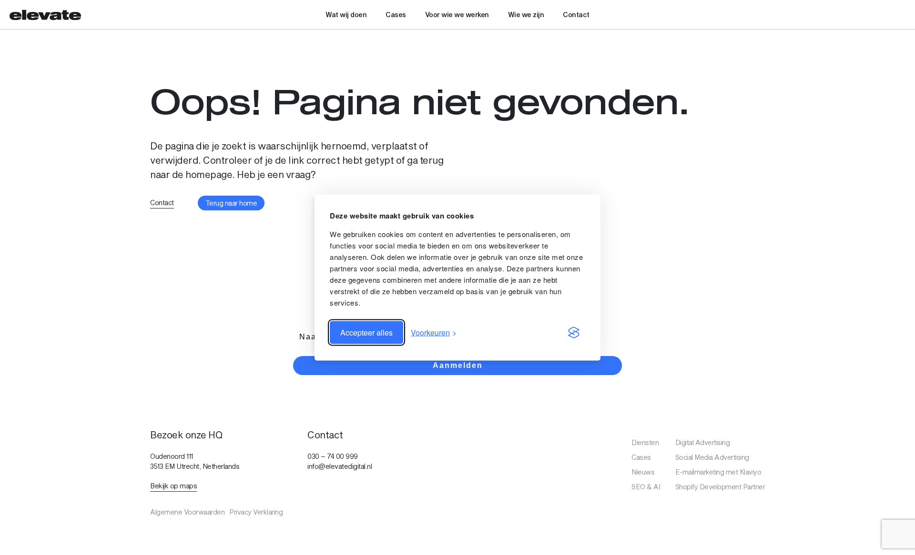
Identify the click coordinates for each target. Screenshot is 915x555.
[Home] (45, 14)
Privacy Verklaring (256, 512)
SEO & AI (645, 487)
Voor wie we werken (457, 14)
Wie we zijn (526, 14)
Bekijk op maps (173, 486)
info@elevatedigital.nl (339, 466)
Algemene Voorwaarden (187, 512)
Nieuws (642, 472)
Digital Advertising (702, 442)
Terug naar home (231, 203)
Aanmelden (458, 365)
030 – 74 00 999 (332, 456)
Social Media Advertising (712, 457)
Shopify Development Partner (720, 487)
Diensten (645, 442)
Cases (396, 14)
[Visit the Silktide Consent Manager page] (573, 332)
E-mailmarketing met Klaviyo (718, 472)
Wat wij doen (345, 14)
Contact (576, 14)
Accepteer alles (366, 332)
